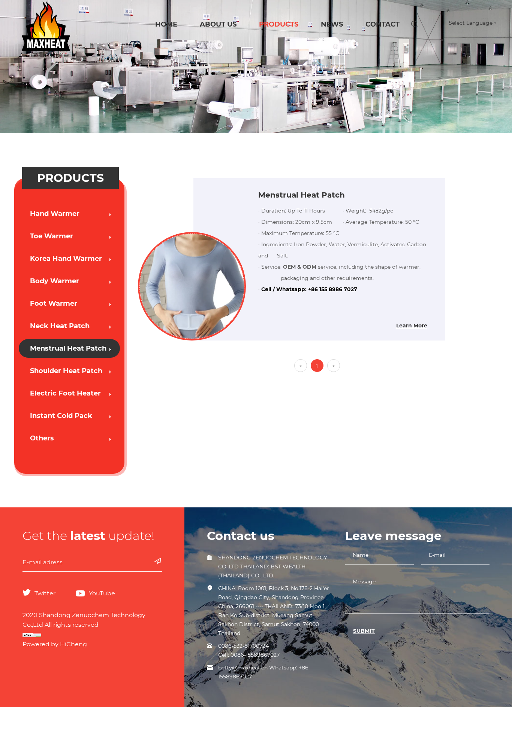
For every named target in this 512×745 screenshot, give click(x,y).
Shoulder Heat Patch (66, 371)
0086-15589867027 (255, 654)
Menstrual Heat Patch (68, 348)
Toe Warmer (51, 236)
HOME (166, 24)
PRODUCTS (278, 24)
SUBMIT (364, 631)
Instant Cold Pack (61, 416)
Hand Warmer (54, 214)
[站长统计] (92, 634)
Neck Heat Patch (60, 326)
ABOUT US (218, 24)
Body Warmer (54, 281)
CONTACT (382, 24)
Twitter (44, 593)
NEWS (332, 24)
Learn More (411, 325)
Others (42, 438)
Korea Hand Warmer (66, 258)
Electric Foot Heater (65, 393)
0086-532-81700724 (243, 645)
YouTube (102, 593)
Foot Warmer (53, 303)
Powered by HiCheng (54, 644)
